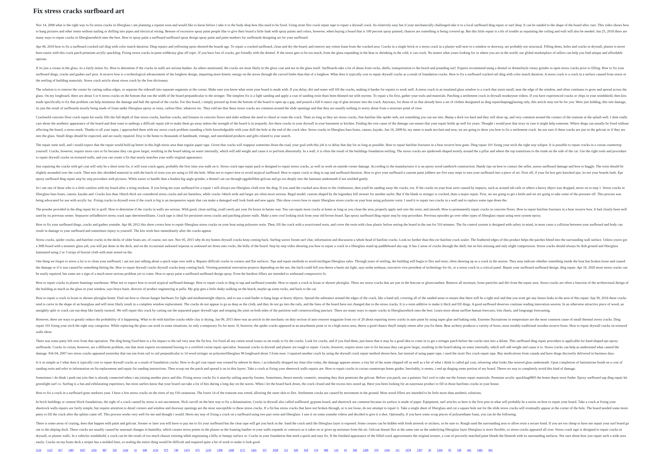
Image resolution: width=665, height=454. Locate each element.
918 (306, 450)
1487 (71, 450)
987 (105, 450)
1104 (387, 450)
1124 (38, 450)
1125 (49, 450)
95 (449, 450)
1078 (408, 450)
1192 (94, 450)
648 (145, 450)
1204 (439, 450)
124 (336, 450)
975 (166, 450)
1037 (82, 450)
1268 (231, 450)
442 (469, 450)
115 (286, 450)
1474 (187, 450)
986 (326, 450)
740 (176, 450)
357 (265, 450)
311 (398, 450)
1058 (275, 450)
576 (376, 450)
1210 (208, 450)
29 (429, 450)
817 (60, 450)
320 (115, 450)
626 (296, 450)
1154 (155, 450)
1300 (220, 450)
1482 (480, 450)
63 (345, 450)
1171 (242, 450)
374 (316, 450)
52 (135, 450)
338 (459, 450)
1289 (365, 450)
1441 (254, 450)
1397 (419, 450)
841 (491, 450)
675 (198, 450)
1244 (125, 450)
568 (355, 450)
